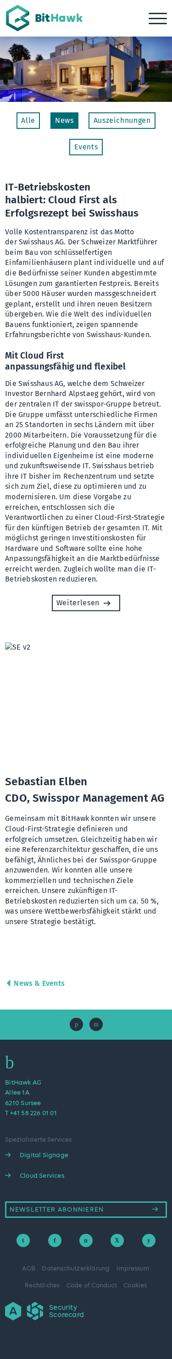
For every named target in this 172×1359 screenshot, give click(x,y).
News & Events (39, 983)
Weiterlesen (78, 602)
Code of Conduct (92, 1285)
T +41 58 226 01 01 (31, 1113)
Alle (28, 120)
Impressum (133, 1268)
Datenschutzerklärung (76, 1268)
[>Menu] (159, 18)
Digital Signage (44, 1155)
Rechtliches (42, 1285)
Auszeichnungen (122, 120)
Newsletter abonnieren (57, 1209)
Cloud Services (42, 1176)
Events (86, 147)
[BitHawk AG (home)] (46, 31)
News (64, 120)
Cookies (135, 1285)
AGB (28, 1268)
